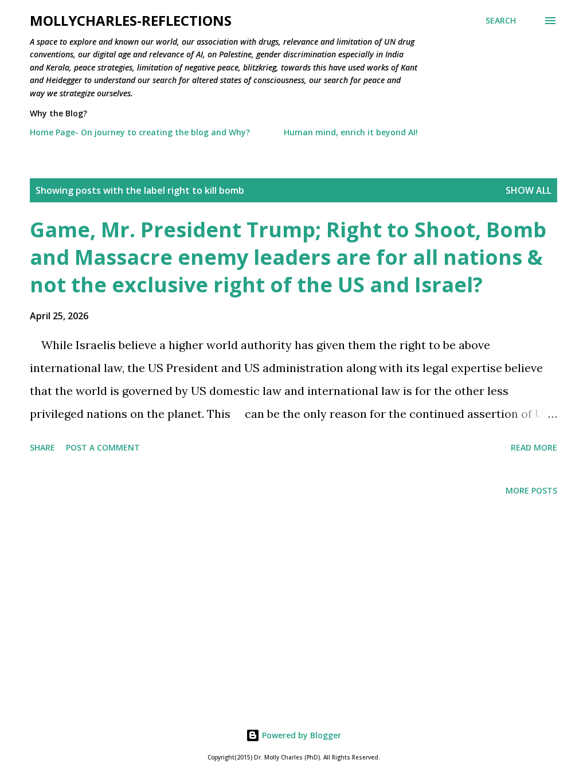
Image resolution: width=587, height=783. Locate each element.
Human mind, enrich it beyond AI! (351, 132)
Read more (534, 447)
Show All (528, 190)
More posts (531, 490)
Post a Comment (103, 447)
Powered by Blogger (300, 735)
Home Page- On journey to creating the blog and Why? (140, 132)
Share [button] (42, 447)
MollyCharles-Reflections (131, 20)
